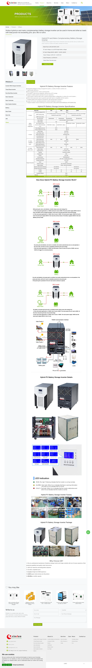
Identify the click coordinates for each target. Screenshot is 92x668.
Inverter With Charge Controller (13, 85)
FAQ (73, 643)
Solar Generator (9, 96)
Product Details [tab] (30, 82)
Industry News (75, 641)
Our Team (49, 648)
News (67, 3)
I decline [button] (9, 664)
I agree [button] (4, 664)
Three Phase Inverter (11, 89)
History (48, 643)
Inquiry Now (47, 64)
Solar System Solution (11, 104)
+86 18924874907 (12, 641)
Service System (64, 639)
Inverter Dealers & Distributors (53, 639)
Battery (7, 107)
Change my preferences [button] (18, 664)
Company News (75, 639)
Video (62, 643)
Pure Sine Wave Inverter (11, 93)
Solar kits (8, 115)
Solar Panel (8, 111)
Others (20, 27)
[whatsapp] (88, 532)
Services (56, 3)
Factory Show (50, 647)
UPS (7, 118)
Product (42, 3)
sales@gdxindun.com (12, 647)
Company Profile (50, 641)
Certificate (49, 645)
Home (36, 3)
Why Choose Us (64, 641)
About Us (49, 3)
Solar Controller (9, 100)
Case (62, 3)
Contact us (74, 3)
